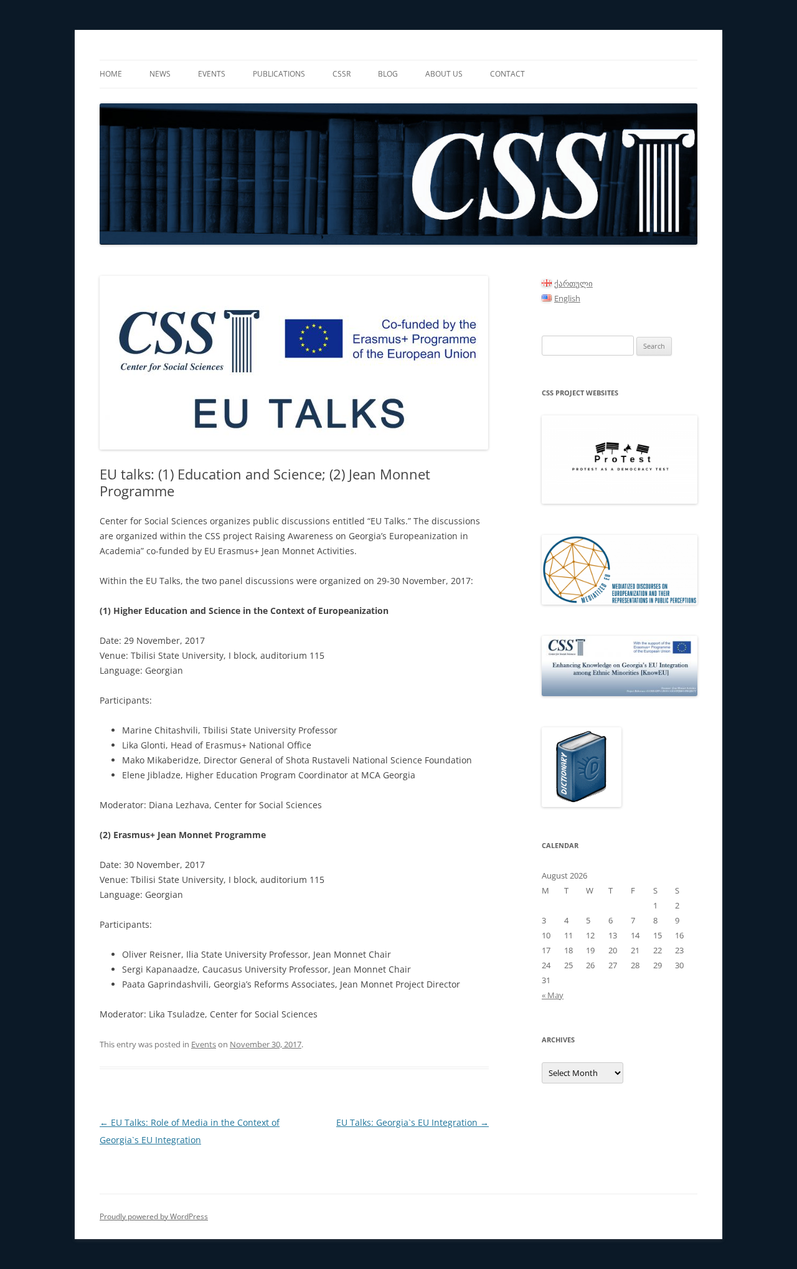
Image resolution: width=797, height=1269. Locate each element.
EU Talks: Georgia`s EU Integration (412, 1122)
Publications (279, 73)
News (160, 73)
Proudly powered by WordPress (154, 1216)
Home (111, 73)
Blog (388, 73)
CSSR (341, 73)
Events (211, 73)
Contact (507, 73)
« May (553, 995)
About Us (444, 73)
